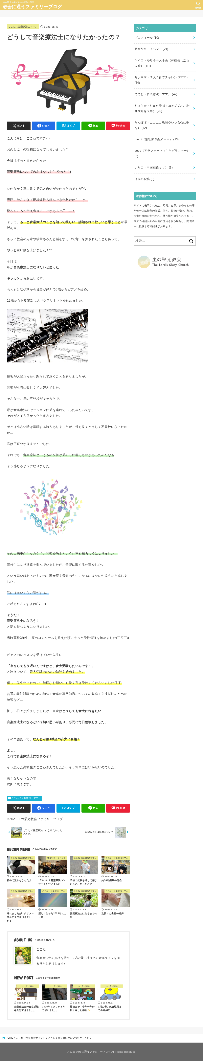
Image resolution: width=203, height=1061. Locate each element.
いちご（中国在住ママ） (154, 167)
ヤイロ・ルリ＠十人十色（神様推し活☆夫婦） (162, 63)
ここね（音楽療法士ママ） (22, 26)
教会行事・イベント (151, 49)
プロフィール (147, 37)
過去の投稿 (144, 179)
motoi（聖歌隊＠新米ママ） (157, 139)
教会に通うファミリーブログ (32, 6)
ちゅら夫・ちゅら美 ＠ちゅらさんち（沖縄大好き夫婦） (162, 108)
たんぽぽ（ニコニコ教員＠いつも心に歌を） (162, 125)
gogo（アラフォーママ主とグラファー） (162, 153)
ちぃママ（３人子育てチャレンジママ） (162, 80)
